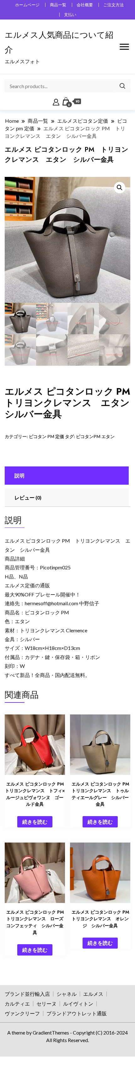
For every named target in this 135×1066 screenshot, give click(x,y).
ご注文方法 (113, 5)
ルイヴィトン (78, 1004)
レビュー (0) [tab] (27, 497)
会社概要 (85, 5)
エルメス (93, 994)
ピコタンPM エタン (95, 436)
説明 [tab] (19, 475)
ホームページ (27, 5)
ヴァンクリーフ (22, 1013)
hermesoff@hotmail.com (51, 603)
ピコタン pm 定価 (46, 436)
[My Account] (56, 101)
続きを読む (34, 822)
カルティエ (17, 1004)
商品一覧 (58, 5)
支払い (70, 15)
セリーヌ (46, 1004)
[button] (119, 187)
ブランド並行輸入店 (27, 994)
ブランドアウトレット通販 (76, 1013)
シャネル (67, 994)
